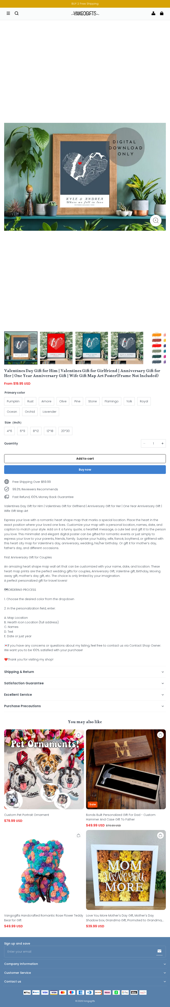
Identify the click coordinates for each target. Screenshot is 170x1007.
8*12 (36, 431)
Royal (144, 401)
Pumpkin (13, 401)
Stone (92, 401)
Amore (46, 401)
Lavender (49, 412)
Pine (77, 401)
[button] (8, 13)
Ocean (12, 412)
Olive (63, 401)
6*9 (22, 431)
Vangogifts (89, 1001)
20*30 (65, 431)
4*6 (9, 431)
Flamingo (112, 401)
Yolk (129, 401)
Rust (30, 401)
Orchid (30, 412)
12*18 (50, 431)
